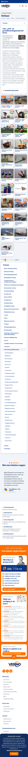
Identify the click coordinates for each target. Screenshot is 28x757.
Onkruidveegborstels (10, 411)
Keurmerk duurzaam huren (11, 309)
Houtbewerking (8, 303)
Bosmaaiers (8, 361)
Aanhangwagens (9, 353)
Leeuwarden (7, 606)
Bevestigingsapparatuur (10, 274)
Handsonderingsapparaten (11, 382)
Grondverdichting (9, 291)
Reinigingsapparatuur (10, 327)
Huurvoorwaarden (8, 689)
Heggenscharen (9, 385)
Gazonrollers (8, 370)
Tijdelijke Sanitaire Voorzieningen (13, 343)
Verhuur (6, 265)
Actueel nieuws (7, 719)
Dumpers (7, 367)
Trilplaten (7, 429)
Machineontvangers (10, 405)
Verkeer (6, 445)
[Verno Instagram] (7, 671)
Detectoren (8, 364)
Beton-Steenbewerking (10, 268)
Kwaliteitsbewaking (8, 699)
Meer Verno (4, 1)
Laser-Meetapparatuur (10, 402)
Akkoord (14, 753)
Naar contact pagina (9, 589)
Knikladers (7, 396)
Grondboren (8, 379)
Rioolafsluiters (8, 330)
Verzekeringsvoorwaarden (10, 691)
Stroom (6, 340)
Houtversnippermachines (11, 391)
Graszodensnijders (9, 376)
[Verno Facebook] (4, 671)
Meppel (6, 631)
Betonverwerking (8, 271)
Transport (7, 346)
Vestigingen (6, 706)
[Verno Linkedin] (10, 671)
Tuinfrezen (7, 437)
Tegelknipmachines (10, 423)
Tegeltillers (7, 426)
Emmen (6, 626)
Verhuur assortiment (8, 709)
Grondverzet (7, 294)
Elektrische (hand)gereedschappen (14, 285)
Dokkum (6, 621)
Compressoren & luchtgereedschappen (10, 281)
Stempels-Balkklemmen (10, 337)
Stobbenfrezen (9, 420)
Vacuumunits (8, 440)
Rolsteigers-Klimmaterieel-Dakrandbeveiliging (11, 333)
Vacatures (6, 684)
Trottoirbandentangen (10, 435)
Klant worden (6, 687)
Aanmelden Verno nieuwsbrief (12, 653)
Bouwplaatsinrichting (10, 277)
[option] (14, 482)
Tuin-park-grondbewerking (11, 349)
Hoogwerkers (8, 300)
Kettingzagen (8, 394)
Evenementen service (10, 288)
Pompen (6, 324)
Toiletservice (6, 711)
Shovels (7, 417)
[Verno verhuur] (14, 664)
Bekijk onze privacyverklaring (14, 750)
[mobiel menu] (26, 6)
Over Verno (6, 679)
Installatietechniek (9, 306)
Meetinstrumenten (9, 321)
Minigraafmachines (10, 408)
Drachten (6, 611)
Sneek (6, 616)
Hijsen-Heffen (8, 297)
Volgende (17, 259)
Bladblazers (8, 355)
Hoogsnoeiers (8, 388)
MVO (4, 696)
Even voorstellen (7, 682)
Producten (6, 731)
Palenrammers (8, 414)
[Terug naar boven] (14, 656)
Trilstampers (8, 432)
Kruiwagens (8, 399)
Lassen (6, 315)
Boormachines (8, 358)
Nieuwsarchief (7, 721)
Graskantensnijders (10, 373)
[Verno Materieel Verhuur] (7, 6)
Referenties (6, 694)
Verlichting (7, 448)
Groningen (7, 635)
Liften (5, 318)
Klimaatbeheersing (9, 312)
